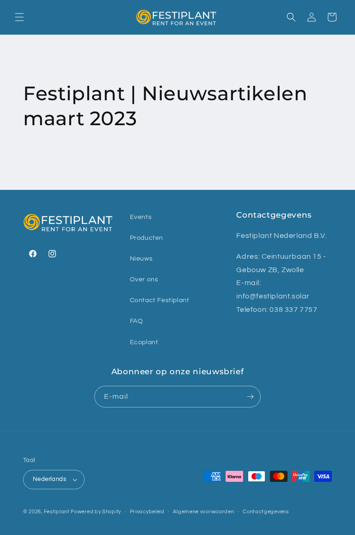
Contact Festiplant (160, 300)
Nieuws (141, 258)
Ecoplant (144, 342)
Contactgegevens (266, 511)
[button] (19, 17)
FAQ (136, 321)
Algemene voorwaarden (203, 511)
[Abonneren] (250, 396)
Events (141, 217)
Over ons (144, 279)
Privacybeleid (147, 511)
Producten (146, 238)
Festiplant (57, 511)
